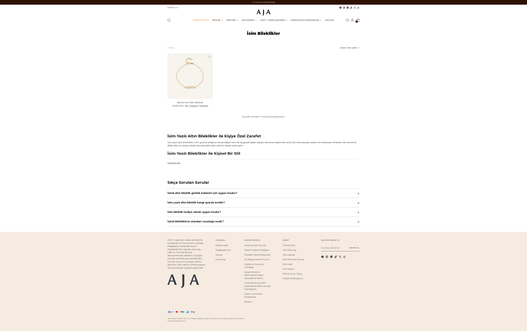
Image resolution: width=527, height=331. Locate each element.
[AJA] (263, 13)
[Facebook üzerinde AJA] (340, 7)
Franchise (220, 259)
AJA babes (288, 269)
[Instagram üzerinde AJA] (344, 7)
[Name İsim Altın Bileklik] (190, 76)
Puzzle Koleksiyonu (293, 278)
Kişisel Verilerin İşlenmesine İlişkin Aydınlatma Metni (254, 275)
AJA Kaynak (289, 254)
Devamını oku (173, 163)
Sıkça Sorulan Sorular (255, 245)
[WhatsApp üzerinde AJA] (358, 7)
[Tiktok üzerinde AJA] (351, 7)
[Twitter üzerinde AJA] (355, 7)
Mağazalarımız (223, 250)
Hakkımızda (221, 245)
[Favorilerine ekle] (209, 56)
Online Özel (289, 245)
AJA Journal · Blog (292, 273)
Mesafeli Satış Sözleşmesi (257, 254)
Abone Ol (355, 248)
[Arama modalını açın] (169, 20)
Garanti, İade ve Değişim (257, 250)
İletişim (248, 301)
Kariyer (219, 254)
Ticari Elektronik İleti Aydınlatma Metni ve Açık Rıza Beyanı (257, 286)
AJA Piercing (289, 250)
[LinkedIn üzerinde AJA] (347, 7)
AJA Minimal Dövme (293, 259)
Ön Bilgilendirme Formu (257, 259)
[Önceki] (240, 2)
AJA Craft (287, 264)
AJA (185, 318)
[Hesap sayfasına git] (352, 20)
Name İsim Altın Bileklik (190, 102)
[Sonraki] (287, 2)
